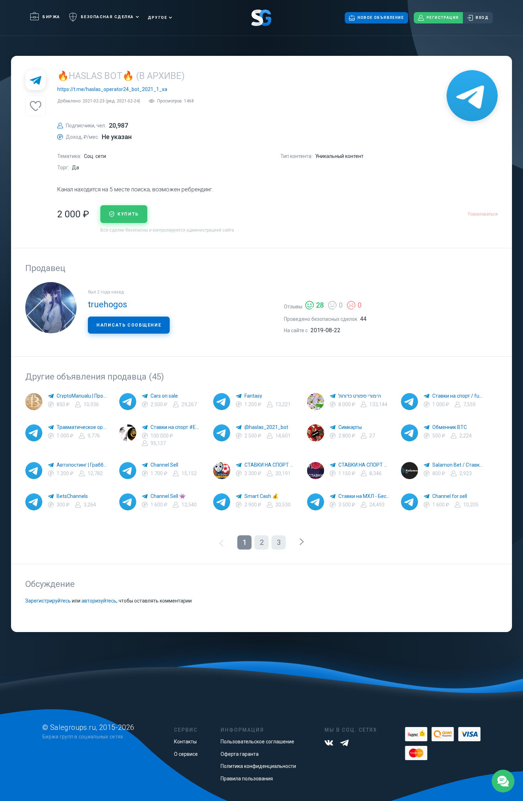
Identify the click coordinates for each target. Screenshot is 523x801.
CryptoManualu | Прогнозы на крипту (82, 395)
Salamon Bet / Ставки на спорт (458, 464)
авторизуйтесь (98, 601)
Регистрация (443, 18)
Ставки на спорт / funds (458, 395)
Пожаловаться (483, 214)
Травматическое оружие (82, 427)
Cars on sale (164, 395)
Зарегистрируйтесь (48, 601)
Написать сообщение (128, 325)
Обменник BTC (449, 427)
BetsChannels (72, 496)
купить (128, 214)
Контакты (185, 741)
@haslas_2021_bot (266, 427)
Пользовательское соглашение (257, 741)
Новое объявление (381, 18)
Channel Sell (164, 464)
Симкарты (350, 427)
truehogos (107, 304)
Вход (482, 18)
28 (320, 305)
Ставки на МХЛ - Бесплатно (364, 496)
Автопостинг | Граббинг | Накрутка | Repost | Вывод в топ (82, 464)
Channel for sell (449, 496)
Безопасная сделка (107, 17)
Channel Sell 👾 (167, 496)
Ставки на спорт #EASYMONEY (176, 427)
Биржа (51, 17)
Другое (157, 17)
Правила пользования (247, 778)
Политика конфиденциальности (258, 766)
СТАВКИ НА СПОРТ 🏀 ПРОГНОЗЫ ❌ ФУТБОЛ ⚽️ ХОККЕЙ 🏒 (364, 464)
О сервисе (186, 754)
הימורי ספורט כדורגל (359, 395)
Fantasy (253, 395)
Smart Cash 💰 (261, 496)
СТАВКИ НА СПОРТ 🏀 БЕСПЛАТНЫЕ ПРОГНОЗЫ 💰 (270, 464)
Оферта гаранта (240, 754)
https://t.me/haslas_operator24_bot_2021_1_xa (112, 89)
